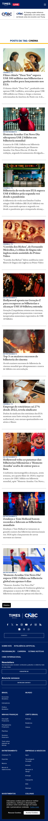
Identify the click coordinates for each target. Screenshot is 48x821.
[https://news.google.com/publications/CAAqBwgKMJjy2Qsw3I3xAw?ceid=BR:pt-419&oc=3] (19, 629)
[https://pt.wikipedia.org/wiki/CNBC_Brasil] (35, 624)
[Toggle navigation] (45, 5)
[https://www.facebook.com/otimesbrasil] (7, 624)
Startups (28, 788)
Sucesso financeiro (5, 736)
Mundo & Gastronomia (6, 768)
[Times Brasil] (7, 4)
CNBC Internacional (11, 657)
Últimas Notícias (36, 651)
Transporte (29, 780)
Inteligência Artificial (24, 646)
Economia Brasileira (5, 698)
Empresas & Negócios (35, 751)
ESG (26, 784)
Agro (27, 755)
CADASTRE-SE (24, 671)
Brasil (5, 693)
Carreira (21, 651)
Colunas (29, 794)
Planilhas (5, 731)
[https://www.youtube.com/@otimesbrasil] (26, 624)
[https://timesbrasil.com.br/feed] (40, 624)
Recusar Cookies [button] (14, 813)
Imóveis (28, 765)
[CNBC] (7, 14)
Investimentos (9, 794)
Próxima (6, 605)
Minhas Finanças (10, 715)
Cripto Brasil (31, 715)
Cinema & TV (6, 755)
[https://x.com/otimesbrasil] (12, 624)
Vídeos (27, 727)
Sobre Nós (7, 646)
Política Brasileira (5, 708)
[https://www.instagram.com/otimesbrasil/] (21, 624)
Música (4, 763)
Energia (28, 776)
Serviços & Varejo (29, 770)
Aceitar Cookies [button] (32, 813)
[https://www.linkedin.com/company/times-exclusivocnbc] (17, 624)
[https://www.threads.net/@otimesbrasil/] (24, 629)
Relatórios (28, 723)
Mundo (28, 693)
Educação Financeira (5, 720)
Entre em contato (24, 683)
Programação (8, 651)
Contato (24, 635)
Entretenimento (9, 751)
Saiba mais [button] (34, 807)
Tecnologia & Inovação (29, 760)
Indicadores (6, 703)
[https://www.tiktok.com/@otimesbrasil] (31, 624)
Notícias (28, 719)
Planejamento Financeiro (6, 726)
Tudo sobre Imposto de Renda (6, 743)
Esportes (5, 759)
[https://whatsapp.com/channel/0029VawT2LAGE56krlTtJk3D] (28, 629)
